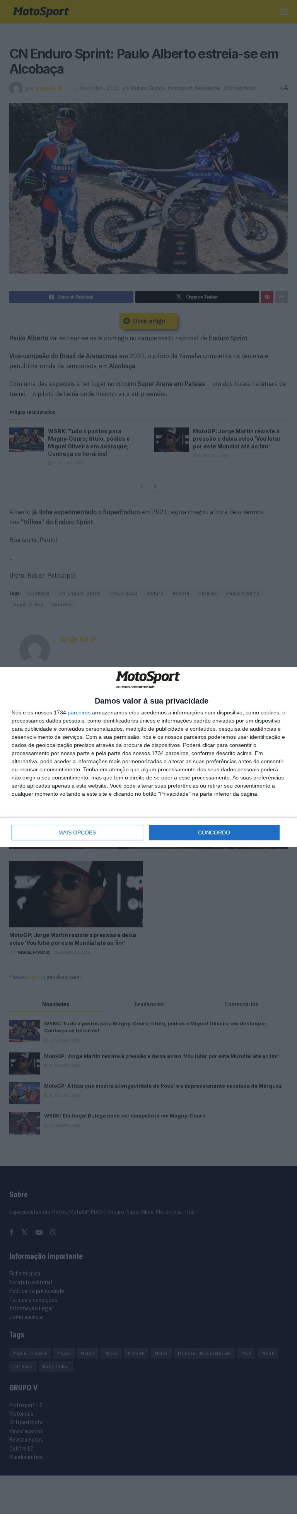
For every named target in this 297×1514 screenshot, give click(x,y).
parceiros (79, 712)
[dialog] (148, 757)
